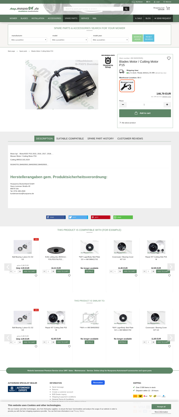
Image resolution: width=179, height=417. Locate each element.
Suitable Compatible (70, 138)
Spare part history (100, 138)
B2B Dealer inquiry (59, 394)
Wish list (168, 2)
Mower (13, 18)
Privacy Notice (79, 411)
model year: (97, 36)
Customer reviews (130, 138)
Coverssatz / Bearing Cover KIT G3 (122, 258)
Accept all (161, 407)
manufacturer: (17, 36)
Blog (148, 18)
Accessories (54, 18)
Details (89, 271)
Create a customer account (62, 392)
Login (157, 2)
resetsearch (149, 38)
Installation (38, 18)
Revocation (98, 382)
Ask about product (129, 123)
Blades (24, 18)
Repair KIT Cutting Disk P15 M (156, 258)
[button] (55, 217)
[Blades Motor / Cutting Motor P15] (61, 84)
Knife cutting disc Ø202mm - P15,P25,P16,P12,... (56, 258)
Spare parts (71, 18)
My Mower (139, 2)
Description (44, 138)
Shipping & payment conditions (64, 397)
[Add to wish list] (36, 276)
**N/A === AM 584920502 (89, 328)
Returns (55, 389)
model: (55, 36)
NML (95, 18)
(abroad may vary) (160, 73)
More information (161, 412)
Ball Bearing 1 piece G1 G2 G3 (22, 258)
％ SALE (138, 18)
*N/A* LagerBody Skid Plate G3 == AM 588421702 (89, 258)
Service (85, 18)
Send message (58, 387)
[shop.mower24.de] (24, 9)
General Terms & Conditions (63, 399)
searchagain (137, 38)
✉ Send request (163, 18)
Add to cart (145, 113)
